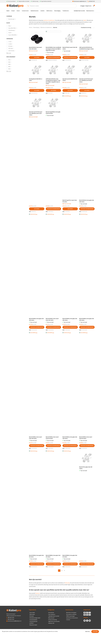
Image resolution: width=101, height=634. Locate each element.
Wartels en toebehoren (46, 27)
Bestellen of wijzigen (71, 612)
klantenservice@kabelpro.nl (14, 621)
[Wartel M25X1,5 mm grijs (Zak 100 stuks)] (70, 384)
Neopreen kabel (33, 625)
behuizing (67, 583)
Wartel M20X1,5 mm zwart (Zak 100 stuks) (35, 437)
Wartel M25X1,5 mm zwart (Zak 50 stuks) (85, 437)
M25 (9, 66)
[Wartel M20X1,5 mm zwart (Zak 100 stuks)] (36, 384)
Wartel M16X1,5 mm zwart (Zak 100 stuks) (52, 319)
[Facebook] (84, 620)
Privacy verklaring (52, 619)
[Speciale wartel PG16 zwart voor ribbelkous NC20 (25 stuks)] (87, 70)
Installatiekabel (33, 619)
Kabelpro (37, 593)
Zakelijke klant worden (53, 616)
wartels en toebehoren (48, 20)
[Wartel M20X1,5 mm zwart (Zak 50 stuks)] (53, 384)
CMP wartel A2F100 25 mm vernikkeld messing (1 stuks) (86, 48)
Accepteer (95, 631)
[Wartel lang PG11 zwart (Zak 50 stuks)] (70, 147)
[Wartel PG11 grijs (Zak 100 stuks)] (87, 458)
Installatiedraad (33, 621)
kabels (84, 20)
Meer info (87, 631)
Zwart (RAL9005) (12, 35)
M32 (9, 69)
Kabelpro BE (51, 623)
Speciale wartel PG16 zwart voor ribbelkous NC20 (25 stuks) (86, 80)
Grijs (9, 26)
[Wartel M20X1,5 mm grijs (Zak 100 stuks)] (70, 265)
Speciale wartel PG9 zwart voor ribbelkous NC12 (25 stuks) (35, 113)
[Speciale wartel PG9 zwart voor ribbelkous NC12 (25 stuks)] (36, 103)
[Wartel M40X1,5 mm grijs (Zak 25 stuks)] (53, 502)
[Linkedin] (90, 620)
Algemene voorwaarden (54, 621)
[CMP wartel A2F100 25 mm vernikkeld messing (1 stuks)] (87, 38)
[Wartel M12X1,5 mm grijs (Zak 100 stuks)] (87, 147)
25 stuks (10, 46)
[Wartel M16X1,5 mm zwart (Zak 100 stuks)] (53, 265)
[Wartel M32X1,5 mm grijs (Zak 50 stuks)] (36, 502)
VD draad (32, 616)
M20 (9, 64)
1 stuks (10, 44)
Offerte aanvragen (70, 616)
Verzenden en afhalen (71, 614)
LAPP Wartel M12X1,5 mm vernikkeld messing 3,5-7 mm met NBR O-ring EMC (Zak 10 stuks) (53, 81)
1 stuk (9, 41)
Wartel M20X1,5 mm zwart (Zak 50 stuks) (52, 437)
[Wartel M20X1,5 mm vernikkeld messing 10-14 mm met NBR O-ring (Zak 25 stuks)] (53, 38)
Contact (68, 619)
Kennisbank (51, 612)
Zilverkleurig (11, 30)
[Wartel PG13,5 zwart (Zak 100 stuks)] (70, 38)
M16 (9, 62)
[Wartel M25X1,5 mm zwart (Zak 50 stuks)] (87, 384)
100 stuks (10, 48)
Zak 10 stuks (11, 50)
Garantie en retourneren (72, 618)
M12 (9, 60)
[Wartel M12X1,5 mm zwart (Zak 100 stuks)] (36, 38)
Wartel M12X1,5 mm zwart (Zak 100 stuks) (35, 48)
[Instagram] (87, 620)
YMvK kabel (32, 614)
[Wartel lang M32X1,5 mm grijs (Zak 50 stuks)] (53, 103)
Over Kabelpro (51, 614)
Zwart (9, 32)
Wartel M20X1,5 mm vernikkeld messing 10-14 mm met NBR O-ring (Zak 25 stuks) (53, 49)
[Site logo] (14, 6)
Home (30, 27)
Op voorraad (11, 19)
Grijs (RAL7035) (12, 28)
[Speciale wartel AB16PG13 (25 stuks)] (70, 70)
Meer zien (8, 53)
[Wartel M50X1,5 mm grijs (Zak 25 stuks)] (70, 502)
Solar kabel (32, 612)
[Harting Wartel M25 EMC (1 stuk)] (36, 70)
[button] (53, 57)
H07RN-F (32, 623)
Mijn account (51, 618)
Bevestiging (36, 27)
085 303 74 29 (11, 617)
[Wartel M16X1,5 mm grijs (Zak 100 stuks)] (36, 265)
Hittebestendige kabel (35, 618)
